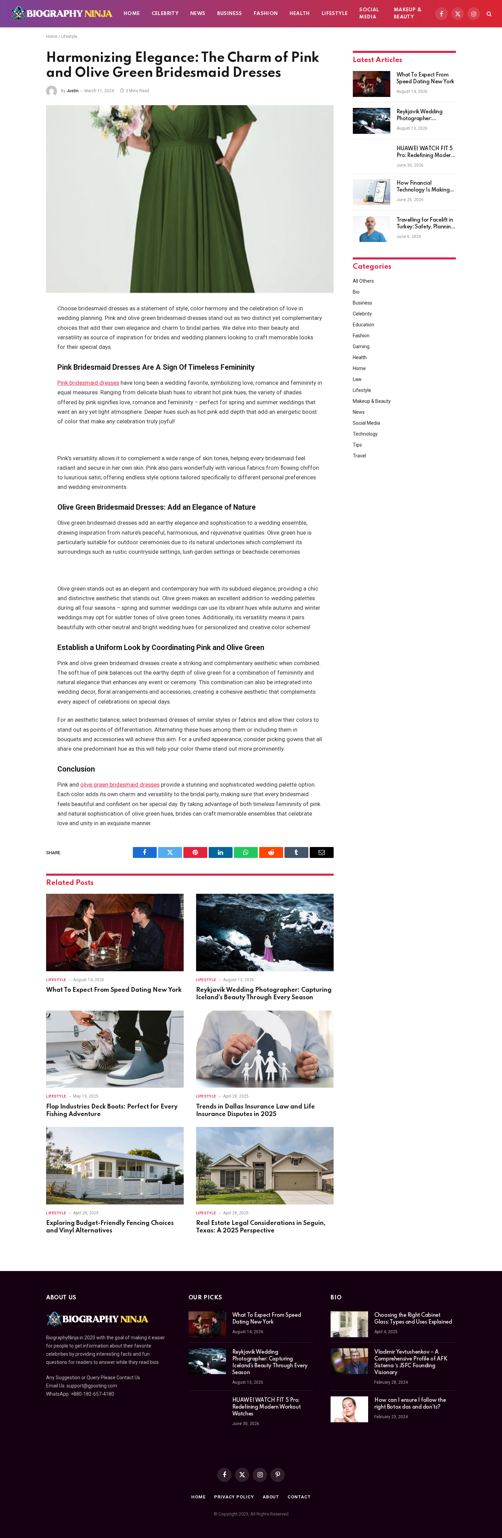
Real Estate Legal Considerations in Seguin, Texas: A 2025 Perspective (260, 1227)
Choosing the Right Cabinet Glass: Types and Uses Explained (413, 1319)
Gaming (361, 346)
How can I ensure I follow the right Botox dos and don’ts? (410, 1404)
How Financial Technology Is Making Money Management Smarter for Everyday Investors (423, 187)
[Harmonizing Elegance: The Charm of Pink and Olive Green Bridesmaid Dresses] (190, 199)
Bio (356, 292)
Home (132, 13)
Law (357, 379)
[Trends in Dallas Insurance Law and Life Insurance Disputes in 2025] (265, 1049)
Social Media (369, 13)
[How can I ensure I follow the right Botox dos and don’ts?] (349, 1409)
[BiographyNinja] (61, 13)
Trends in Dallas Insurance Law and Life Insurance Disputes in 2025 (255, 1110)
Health (300, 13)
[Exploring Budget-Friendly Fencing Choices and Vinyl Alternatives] (115, 1165)
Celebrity (165, 13)
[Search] (488, 14)
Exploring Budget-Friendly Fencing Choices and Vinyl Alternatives (110, 1227)
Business (229, 13)
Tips (357, 445)
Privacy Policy (234, 1496)
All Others (363, 281)
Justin (73, 90)
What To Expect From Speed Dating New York (114, 990)
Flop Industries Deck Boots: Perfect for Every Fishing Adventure (112, 1110)
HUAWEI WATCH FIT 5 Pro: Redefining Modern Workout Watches (425, 152)
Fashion (266, 13)
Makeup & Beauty (408, 13)
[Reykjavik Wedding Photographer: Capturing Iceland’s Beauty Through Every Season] (265, 932)
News (198, 13)
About (271, 1496)
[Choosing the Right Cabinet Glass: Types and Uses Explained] (349, 1324)
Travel (359, 455)
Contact (299, 1496)
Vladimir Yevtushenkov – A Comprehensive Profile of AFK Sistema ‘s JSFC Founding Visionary (410, 1362)
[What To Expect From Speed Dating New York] (115, 932)
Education (363, 324)
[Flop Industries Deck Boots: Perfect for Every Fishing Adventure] (115, 1049)
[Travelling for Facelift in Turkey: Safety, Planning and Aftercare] (371, 229)
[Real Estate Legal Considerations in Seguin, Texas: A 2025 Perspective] (265, 1165)
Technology (365, 434)
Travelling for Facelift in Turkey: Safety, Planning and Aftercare (425, 223)
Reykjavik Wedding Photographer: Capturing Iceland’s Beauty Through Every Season (264, 994)
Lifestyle (335, 13)
